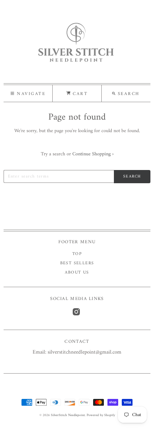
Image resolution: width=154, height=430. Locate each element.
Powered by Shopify (101, 415)
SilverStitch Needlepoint (68, 415)
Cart (79, 94)
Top (77, 254)
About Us (77, 272)
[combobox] (59, 176)
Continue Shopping (93, 154)
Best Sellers (77, 263)
